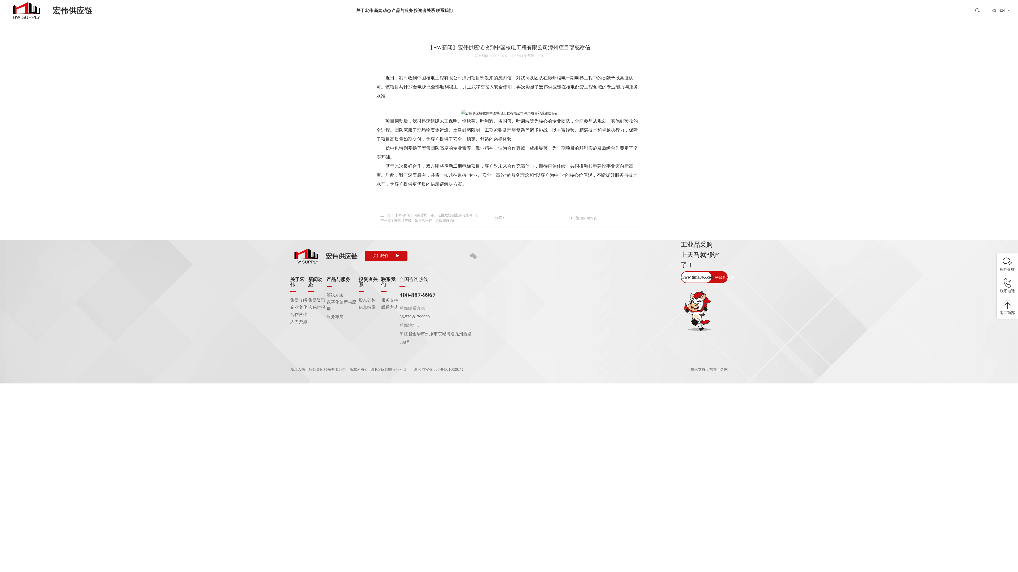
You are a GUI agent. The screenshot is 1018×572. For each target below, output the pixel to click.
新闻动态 (382, 10)
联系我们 (444, 10)
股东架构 (367, 300)
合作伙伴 (298, 314)
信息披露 (367, 307)
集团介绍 (298, 300)
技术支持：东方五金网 (709, 370)
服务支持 (389, 300)
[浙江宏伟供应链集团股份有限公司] (26, 10)
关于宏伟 (364, 10)
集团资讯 (316, 300)
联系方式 (389, 307)
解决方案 (335, 295)
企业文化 (298, 307)
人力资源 (298, 321)
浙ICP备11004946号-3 (388, 370)
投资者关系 (424, 10)
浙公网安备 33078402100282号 (438, 370)
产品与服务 (402, 10)
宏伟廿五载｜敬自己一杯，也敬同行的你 (425, 221)
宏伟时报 (316, 307)
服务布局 (335, 316)
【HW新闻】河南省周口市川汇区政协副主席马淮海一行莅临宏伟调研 (438, 215)
